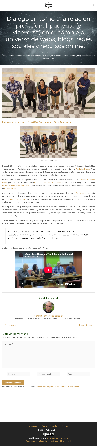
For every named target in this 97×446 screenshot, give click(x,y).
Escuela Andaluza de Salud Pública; (48, 182)
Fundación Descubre (83, 169)
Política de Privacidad (50, 426)
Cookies (65, 426)
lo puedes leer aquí (17, 199)
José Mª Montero (80, 193)
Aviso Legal (33, 426)
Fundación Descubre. (12, 188)
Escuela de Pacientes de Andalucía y (16, 185)
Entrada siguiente (86, 325)
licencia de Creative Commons (57, 438)
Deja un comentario (46, 122)
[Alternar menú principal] (4, 5)
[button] (94, 5)
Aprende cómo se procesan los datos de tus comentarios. (57, 387)
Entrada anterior (10, 325)
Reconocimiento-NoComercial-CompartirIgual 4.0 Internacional (48, 441)
